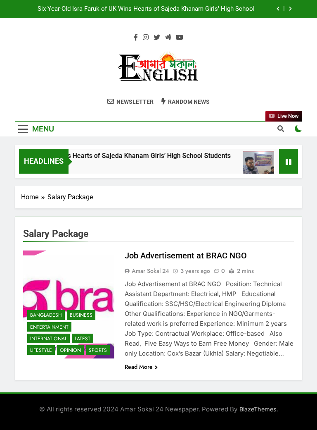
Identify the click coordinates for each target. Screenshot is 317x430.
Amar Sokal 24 (150, 271)
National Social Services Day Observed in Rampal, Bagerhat (173, 17)
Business (81, 315)
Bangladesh (46, 315)
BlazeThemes (258, 409)
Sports (98, 350)
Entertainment (49, 327)
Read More (139, 367)
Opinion (70, 350)
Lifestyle (41, 350)
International (48, 338)
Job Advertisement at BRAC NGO (186, 255)
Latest (82, 338)
